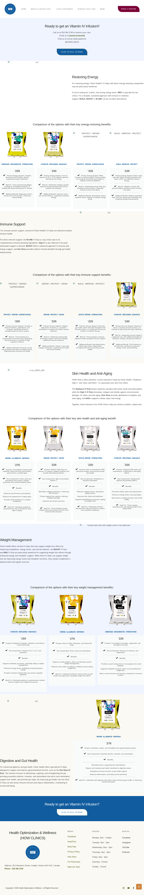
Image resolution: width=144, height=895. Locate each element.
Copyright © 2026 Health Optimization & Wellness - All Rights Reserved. (32, 888)
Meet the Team (74, 867)
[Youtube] (128, 888)
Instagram (126, 842)
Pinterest (126, 852)
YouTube (125, 847)
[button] (51, 9)
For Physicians (74, 862)
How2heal (72, 837)
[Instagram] (124, 888)
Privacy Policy (74, 852)
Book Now (72, 847)
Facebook (126, 838)
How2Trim (72, 842)
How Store (72, 857)
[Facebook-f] (133, 888)
